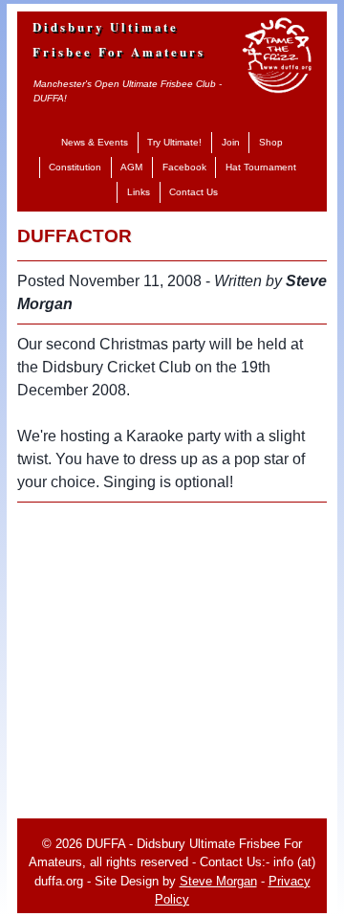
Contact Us (193, 192)
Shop (271, 142)
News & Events (94, 142)
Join (231, 142)
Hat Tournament (261, 167)
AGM (131, 167)
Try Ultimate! (174, 142)
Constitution (75, 167)
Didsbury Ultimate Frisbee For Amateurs (118, 39)
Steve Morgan (218, 881)
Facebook (184, 167)
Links (138, 192)
